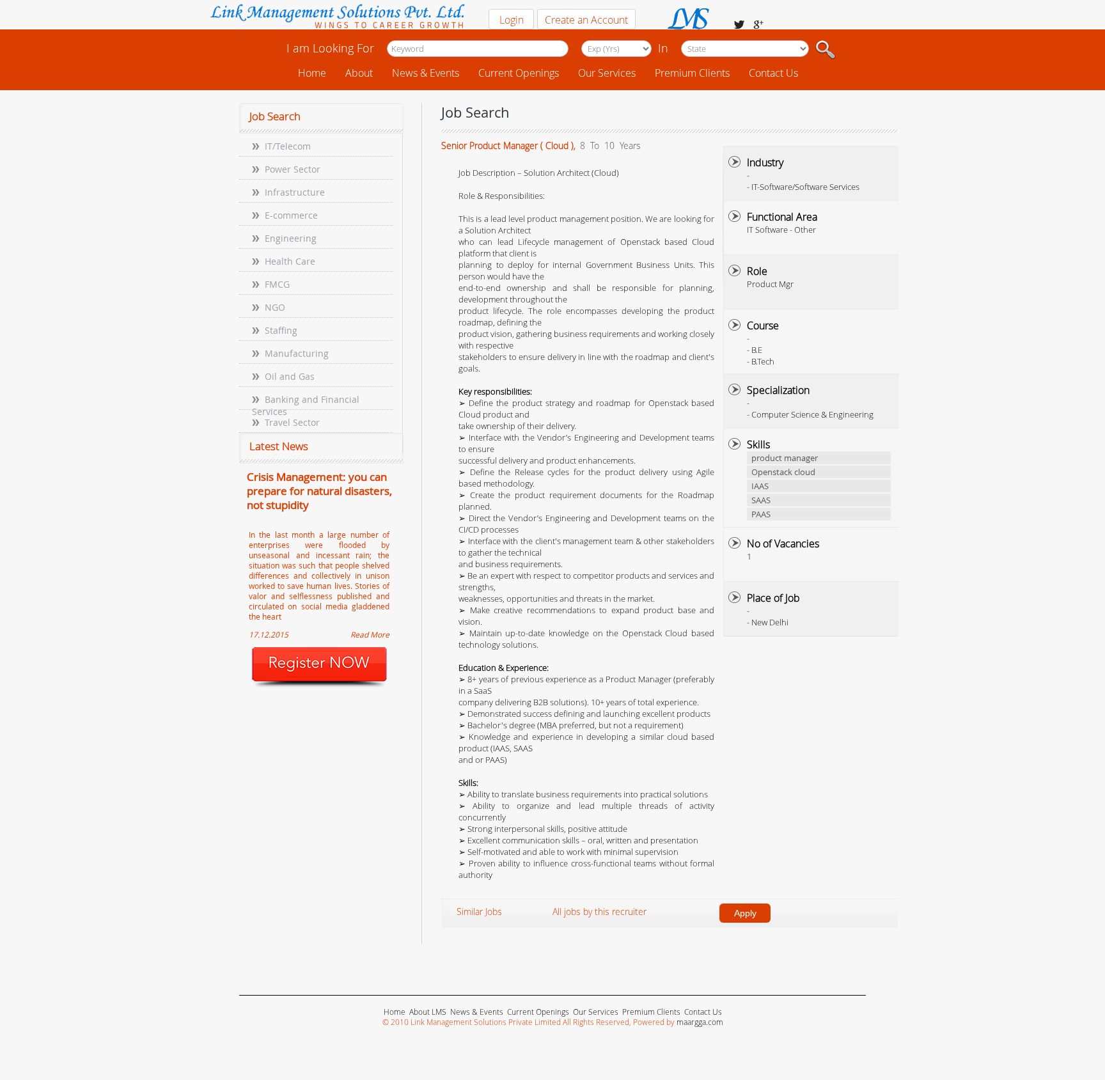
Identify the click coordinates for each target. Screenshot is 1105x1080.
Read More (369, 634)
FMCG (277, 284)
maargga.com (700, 1022)
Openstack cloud (783, 472)
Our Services (607, 73)
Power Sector (292, 169)
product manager (784, 458)
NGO (275, 307)
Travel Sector (292, 422)
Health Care (290, 261)
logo (337, 18)
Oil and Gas (290, 376)
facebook (739, 24)
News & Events (425, 73)
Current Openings (518, 73)
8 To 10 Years (609, 145)
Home (312, 73)
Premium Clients (692, 73)
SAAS (761, 500)
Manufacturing (297, 353)
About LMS (427, 1011)
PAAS (761, 514)
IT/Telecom (288, 146)
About (359, 73)
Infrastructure (295, 192)
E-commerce (291, 215)
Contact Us (773, 73)
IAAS (760, 486)
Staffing (281, 330)
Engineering (291, 238)
